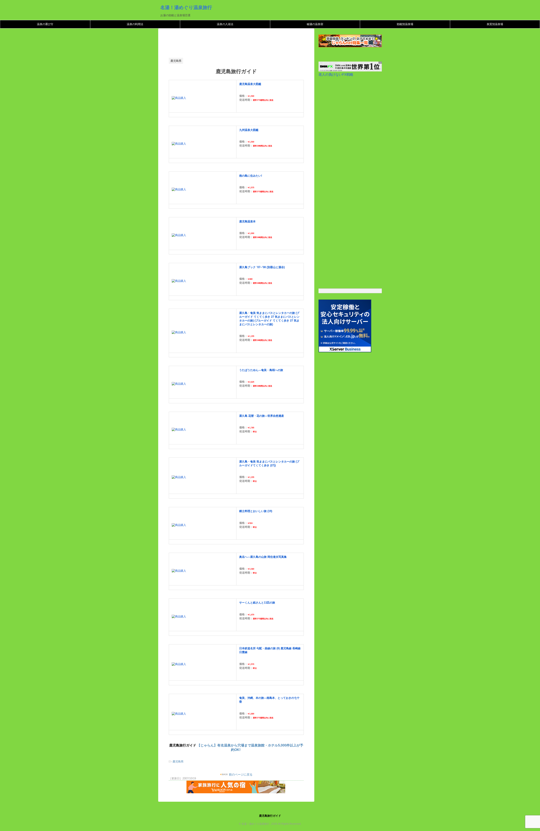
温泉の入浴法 (225, 24)
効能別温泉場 (405, 24)
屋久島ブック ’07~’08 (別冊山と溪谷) (262, 267)
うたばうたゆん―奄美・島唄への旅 (261, 370)
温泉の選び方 (45, 24)
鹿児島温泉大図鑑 (250, 84)
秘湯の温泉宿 (315, 24)
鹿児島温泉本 (247, 221)
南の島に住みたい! (250, 175)
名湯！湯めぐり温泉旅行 (186, 7)
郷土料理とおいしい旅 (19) (255, 511)
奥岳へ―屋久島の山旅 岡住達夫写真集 (263, 556)
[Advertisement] (245, 44)
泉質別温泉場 (495, 24)
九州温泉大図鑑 (248, 130)
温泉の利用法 (135, 24)
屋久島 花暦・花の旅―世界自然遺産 (261, 415)
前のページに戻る (240, 774)
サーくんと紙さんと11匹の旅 (257, 602)
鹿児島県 (178, 761)
